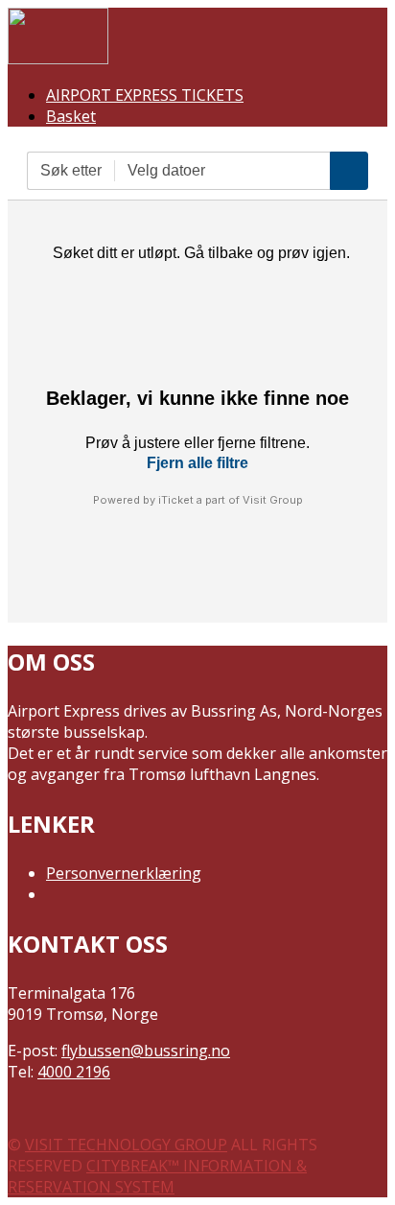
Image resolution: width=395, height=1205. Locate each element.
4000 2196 (73, 1071)
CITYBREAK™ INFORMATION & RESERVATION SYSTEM (157, 1176)
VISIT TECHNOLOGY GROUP (126, 1144)
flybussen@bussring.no (145, 1050)
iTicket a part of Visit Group (230, 500)
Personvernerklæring (123, 873)
